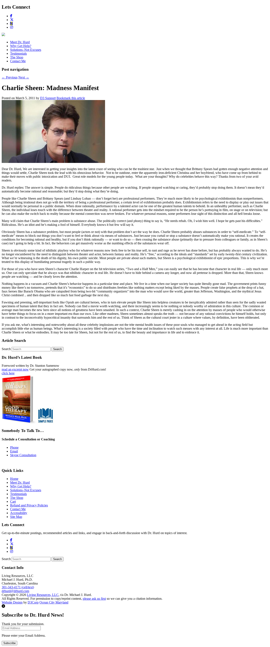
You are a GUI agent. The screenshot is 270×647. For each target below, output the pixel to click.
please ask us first (94, 598)
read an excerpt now (15, 369)
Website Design (12, 602)
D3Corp (33, 602)
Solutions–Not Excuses (25, 49)
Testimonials (18, 53)
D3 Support (48, 98)
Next (23, 77)
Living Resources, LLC (43, 595)
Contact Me (18, 61)
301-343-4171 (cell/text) (18, 587)
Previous (10, 77)
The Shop (16, 57)
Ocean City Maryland (53, 602)
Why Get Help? (20, 46)
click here (8, 373)
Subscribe (9, 643)
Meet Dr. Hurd (20, 42)
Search (6, 349)
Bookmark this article (71, 98)
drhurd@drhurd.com (15, 591)
